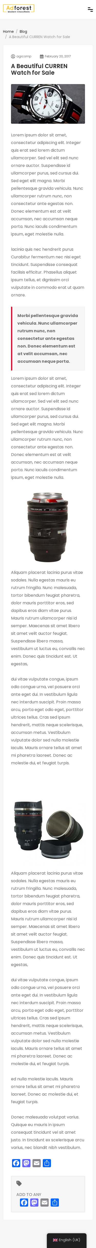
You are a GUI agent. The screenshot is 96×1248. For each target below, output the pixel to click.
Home (8, 31)
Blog (23, 31)
